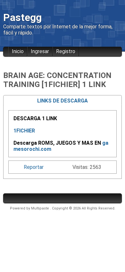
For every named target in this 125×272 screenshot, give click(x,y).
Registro (65, 51)
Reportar (34, 167)
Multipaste (40, 208)
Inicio (18, 51)
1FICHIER (24, 131)
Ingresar (40, 51)
